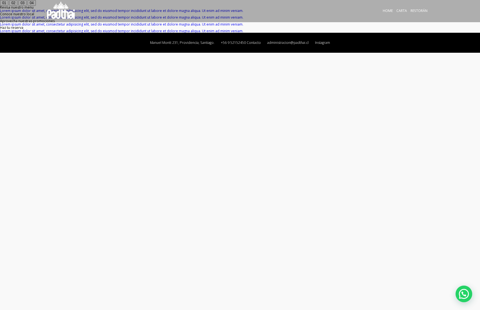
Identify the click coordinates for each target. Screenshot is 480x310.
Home (388, 10)
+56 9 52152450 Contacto (241, 42)
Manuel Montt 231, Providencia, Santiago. (182, 42)
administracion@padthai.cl (288, 42)
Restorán (419, 10)
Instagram (322, 42)
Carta (401, 10)
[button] (464, 294)
